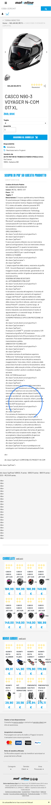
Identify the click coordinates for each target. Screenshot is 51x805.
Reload (30, 802)
